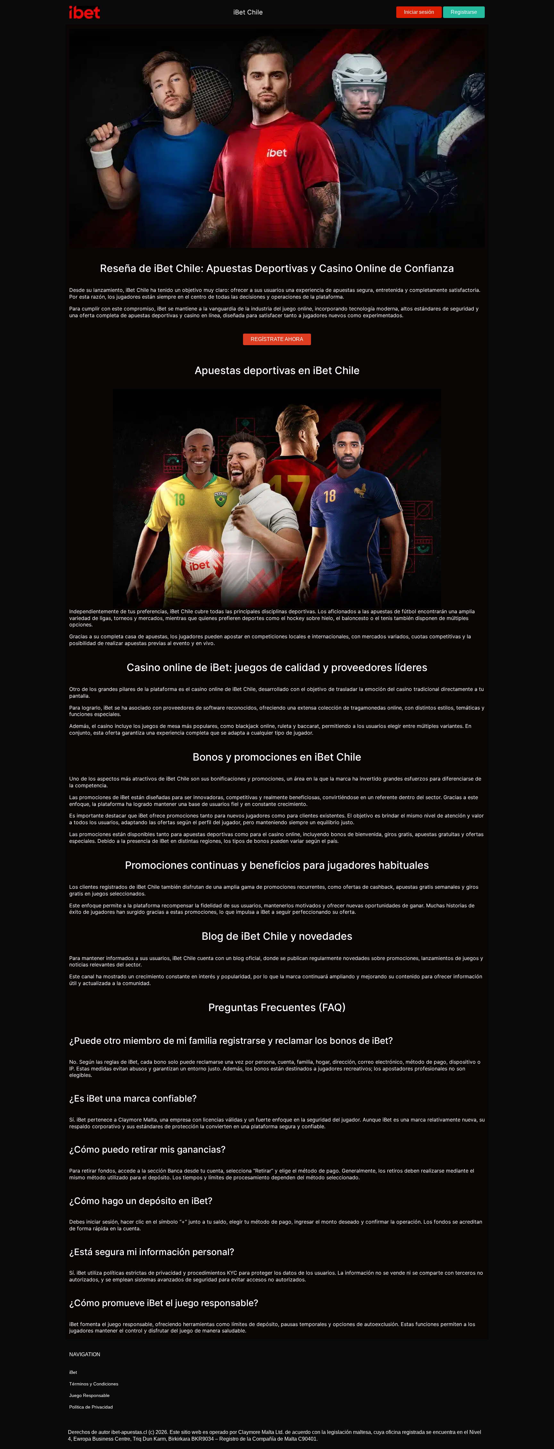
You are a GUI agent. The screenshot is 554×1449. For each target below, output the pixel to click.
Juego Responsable (89, 1395)
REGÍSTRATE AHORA (277, 339)
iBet (73, 1372)
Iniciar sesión (419, 12)
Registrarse (464, 12)
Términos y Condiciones (93, 1383)
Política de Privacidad (91, 1407)
